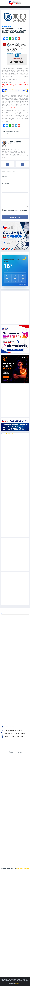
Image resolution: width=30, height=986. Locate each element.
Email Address (5, 183)
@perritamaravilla (22, 868)
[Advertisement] (15, 307)
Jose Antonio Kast (14, 133)
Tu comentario (5, 191)
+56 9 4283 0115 (9, 727)
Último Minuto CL (14, 982)
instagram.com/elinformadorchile (14, 736)
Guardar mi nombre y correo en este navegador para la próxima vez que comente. (14, 211)
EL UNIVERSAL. (12, 107)
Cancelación (5, 133)
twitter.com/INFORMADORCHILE (14, 730)
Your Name (4, 176)
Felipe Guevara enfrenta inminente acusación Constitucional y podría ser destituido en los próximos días (15, 84)
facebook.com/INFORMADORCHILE (15, 733)
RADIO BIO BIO (23, 133)
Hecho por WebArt (22, 284)
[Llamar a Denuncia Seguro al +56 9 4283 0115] (15, 90)
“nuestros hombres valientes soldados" (11, 131)
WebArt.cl (17, 983)
